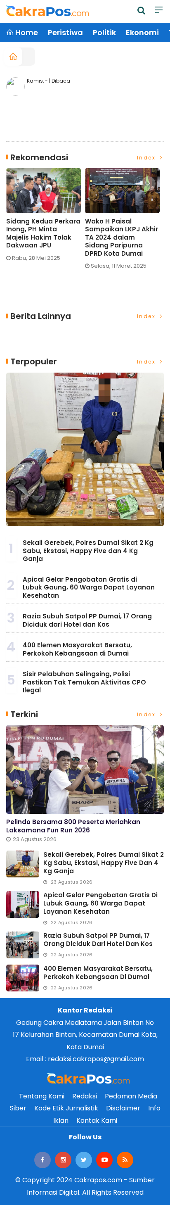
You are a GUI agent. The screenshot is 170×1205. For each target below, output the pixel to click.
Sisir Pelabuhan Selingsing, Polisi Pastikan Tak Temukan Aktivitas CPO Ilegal (84, 682)
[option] (45, 218)
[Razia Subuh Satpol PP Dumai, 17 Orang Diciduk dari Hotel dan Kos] (22, 945)
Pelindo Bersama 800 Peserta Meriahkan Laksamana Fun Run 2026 (73, 826)
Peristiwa (65, 32)
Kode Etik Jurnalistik (66, 1108)
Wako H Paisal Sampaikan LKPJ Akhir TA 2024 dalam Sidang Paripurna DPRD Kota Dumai (121, 237)
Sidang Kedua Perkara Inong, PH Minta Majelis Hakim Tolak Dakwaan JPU (43, 233)
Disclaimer (123, 1108)
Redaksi (84, 1096)
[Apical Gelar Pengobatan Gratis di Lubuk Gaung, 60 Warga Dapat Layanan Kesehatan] (22, 904)
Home (26, 32)
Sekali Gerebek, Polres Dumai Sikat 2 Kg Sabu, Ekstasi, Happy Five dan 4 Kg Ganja (88, 550)
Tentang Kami (41, 1096)
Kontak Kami (96, 1120)
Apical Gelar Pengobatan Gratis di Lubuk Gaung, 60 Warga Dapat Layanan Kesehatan (89, 587)
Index (147, 157)
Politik (104, 32)
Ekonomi (142, 32)
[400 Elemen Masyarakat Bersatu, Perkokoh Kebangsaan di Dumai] (22, 978)
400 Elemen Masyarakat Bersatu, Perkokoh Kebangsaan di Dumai (77, 649)
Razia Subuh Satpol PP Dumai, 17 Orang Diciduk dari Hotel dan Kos (87, 620)
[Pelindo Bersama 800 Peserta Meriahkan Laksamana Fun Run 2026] (85, 769)
